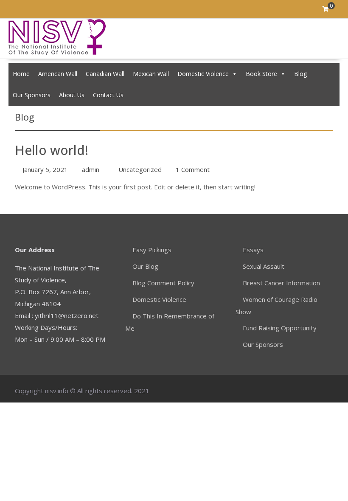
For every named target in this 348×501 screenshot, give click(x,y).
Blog (300, 74)
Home (21, 74)
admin (90, 169)
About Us (71, 95)
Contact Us (108, 95)
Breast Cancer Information (281, 283)
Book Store (261, 74)
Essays (253, 249)
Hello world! (51, 150)
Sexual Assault (263, 266)
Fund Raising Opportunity (280, 328)
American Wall (57, 74)
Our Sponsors (32, 95)
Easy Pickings (151, 249)
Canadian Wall (105, 74)
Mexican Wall (151, 74)
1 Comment (193, 169)
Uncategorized (140, 169)
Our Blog (145, 266)
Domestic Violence (203, 74)
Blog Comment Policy (163, 283)
